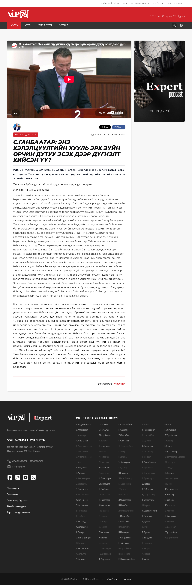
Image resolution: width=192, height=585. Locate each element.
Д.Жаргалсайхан (125, 445)
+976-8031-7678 (36, 461)
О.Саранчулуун (148, 499)
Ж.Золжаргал (124, 462)
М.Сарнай (146, 505)
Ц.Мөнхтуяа (123, 532)
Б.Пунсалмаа (147, 467)
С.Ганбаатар (104, 494)
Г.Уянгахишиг (170, 429)
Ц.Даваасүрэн (105, 548)
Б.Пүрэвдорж (148, 478)
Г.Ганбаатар (104, 510)
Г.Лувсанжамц (124, 483)
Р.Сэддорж (147, 515)
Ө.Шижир (168, 483)
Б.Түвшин (146, 532)
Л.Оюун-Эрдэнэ (149, 462)
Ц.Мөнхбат (123, 505)
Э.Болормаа (104, 462)
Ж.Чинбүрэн (170, 472)
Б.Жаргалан (123, 440)
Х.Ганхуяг (103, 537)
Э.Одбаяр (146, 440)
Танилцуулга (13, 488)
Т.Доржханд (104, 559)
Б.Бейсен (102, 451)
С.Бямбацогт (104, 483)
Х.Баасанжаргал (83, 478)
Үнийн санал (12, 494)
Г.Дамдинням (105, 553)
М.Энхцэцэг (169, 521)
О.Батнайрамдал (83, 537)
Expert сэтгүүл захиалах (18, 512)
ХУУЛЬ (28, 25)
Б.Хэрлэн (168, 445)
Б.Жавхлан (123, 429)
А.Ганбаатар (104, 505)
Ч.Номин (146, 424)
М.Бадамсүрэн (82, 489)
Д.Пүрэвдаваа (148, 472)
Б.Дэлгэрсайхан (125, 424)
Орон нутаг (175, 3)
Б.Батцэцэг (80, 559)
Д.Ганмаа (103, 526)
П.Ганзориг (103, 521)
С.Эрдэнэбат (170, 526)
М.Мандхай (123, 494)
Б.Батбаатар (81, 510)
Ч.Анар (79, 462)
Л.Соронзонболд (149, 510)
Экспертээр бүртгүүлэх (18, 500)
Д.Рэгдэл (146, 483)
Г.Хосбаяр (169, 440)
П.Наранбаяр (124, 553)
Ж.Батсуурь (81, 542)
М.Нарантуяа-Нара (126, 559)
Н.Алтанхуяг (81, 435)
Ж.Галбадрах (105, 489)
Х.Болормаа (104, 456)
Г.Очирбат (146, 456)
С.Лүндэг (122, 489)
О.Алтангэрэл (82, 429)
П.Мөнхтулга (124, 526)
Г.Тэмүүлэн (147, 542)
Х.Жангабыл (123, 435)
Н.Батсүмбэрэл (82, 548)
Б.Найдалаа (123, 542)
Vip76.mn (119, 383)
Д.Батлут (80, 532)
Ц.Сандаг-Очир (149, 494)
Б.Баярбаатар (105, 435)
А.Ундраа (146, 548)
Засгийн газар (140, 3)
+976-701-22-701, (19, 461)
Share (120, 127)
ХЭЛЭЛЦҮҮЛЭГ (45, 25)
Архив (127, 579)
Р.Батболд (81, 521)
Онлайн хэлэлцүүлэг (16, 506)
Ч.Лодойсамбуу (125, 478)
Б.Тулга (145, 526)
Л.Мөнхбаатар (124, 499)
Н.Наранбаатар (125, 548)
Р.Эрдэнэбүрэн (171, 537)
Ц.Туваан (146, 521)
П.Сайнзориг (147, 489)
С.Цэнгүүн (169, 467)
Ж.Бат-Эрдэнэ (82, 499)
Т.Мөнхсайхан (124, 515)
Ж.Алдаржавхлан (84, 424)
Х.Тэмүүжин (147, 537)
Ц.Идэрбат (123, 472)
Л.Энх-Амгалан (171, 489)
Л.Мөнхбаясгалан (126, 510)
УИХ (125, 3)
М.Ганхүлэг (103, 542)
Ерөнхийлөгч (110, 3)
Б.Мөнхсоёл (123, 521)
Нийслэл (158, 3)
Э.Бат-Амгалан (82, 494)
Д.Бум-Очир (104, 472)
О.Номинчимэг (148, 429)
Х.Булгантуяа (104, 467)
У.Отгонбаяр (147, 451)
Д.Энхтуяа (169, 510)
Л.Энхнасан (170, 505)
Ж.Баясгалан (104, 445)
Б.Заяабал (123, 456)
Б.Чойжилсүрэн (171, 478)
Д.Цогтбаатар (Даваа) (175, 456)
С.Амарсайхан (82, 451)
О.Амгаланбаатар (84, 456)
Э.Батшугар (104, 429)
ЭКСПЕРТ (63, 25)
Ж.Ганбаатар (104, 499)
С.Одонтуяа (147, 445)
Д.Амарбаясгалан (84, 445)
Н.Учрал (145, 559)
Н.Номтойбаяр (148, 435)
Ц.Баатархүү (81, 483)
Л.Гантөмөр (104, 532)
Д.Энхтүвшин (170, 515)
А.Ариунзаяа (81, 467)
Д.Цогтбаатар (171, 451)
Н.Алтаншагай (82, 440)
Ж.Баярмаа (103, 440)
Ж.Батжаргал (82, 526)
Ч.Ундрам (146, 553)
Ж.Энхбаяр (169, 494)
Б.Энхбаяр (169, 499)
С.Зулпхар (122, 467)
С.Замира (122, 451)
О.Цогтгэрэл (170, 462)
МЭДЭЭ (14, 25)
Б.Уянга (168, 424)
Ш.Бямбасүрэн (105, 478)
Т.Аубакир (80, 472)
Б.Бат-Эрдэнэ (82, 505)
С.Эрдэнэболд (171, 532)
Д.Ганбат (103, 515)
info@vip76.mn (18, 466)
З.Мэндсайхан (124, 537)
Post (106, 127)
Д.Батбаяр (81, 515)
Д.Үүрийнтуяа (171, 435)
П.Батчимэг (104, 424)
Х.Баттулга (81, 553)
